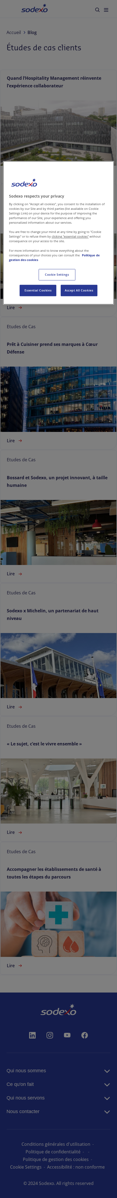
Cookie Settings (57, 274)
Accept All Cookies (79, 290)
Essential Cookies (37, 290)
